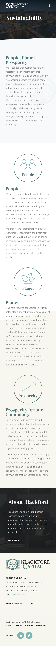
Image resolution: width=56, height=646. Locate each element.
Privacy (9, 625)
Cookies (29, 625)
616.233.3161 (19, 594)
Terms (19, 625)
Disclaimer (41, 625)
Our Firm (13, 540)
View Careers (14, 603)
